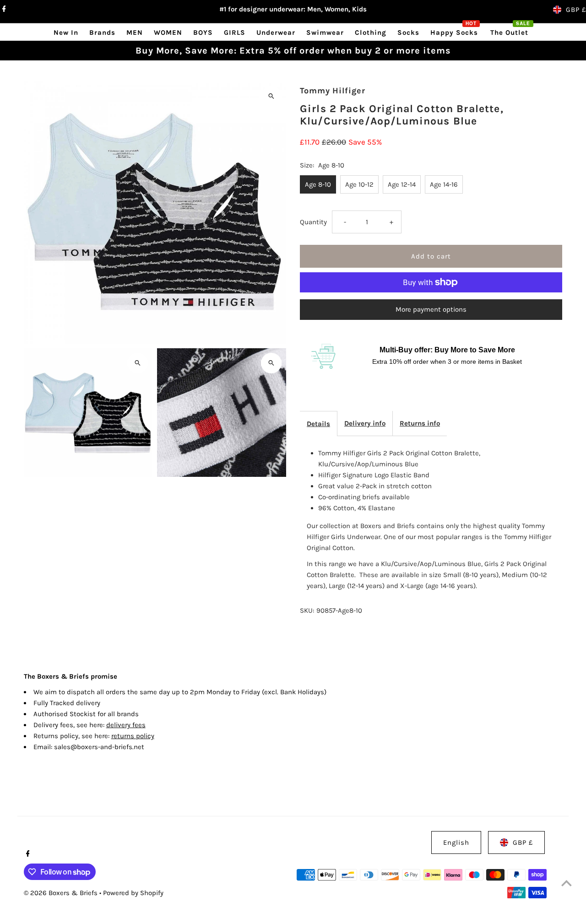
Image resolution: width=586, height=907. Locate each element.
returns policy (132, 736)
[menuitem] (66, 32)
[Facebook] (3, 9)
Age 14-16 (444, 184)
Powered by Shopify (133, 893)
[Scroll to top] (566, 883)
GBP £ (576, 9)
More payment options (431, 309)
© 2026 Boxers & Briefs (61, 893)
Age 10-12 (359, 184)
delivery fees (126, 725)
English (456, 842)
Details (318, 424)
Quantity (313, 222)
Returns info (420, 423)
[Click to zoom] (271, 96)
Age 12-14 (402, 184)
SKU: (307, 610)
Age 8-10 (318, 184)
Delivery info (364, 423)
